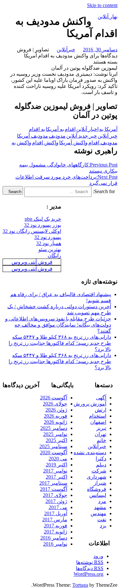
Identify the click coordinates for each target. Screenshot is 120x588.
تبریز (101, 428)
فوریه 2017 (55, 525)
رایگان (54, 255)
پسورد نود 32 (47, 237)
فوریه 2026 (55, 416)
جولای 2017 (55, 495)
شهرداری (96, 477)
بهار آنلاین (107, 16)
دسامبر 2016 (53, 538)
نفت (101, 519)
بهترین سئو (49, 249)
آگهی (101, 397)
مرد (102, 501)
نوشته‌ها (89, 562)
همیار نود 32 (48, 243)
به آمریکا (55, 129)
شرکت (99, 470)
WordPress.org (88, 574)
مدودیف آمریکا (32, 136)
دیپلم (101, 464)
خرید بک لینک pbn (43, 219)
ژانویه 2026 (55, 422)
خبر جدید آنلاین (81, 136)
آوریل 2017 (55, 513)
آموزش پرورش (90, 403)
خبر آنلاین (107, 136)
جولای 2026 (55, 403)
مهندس (98, 513)
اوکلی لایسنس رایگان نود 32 (32, 231)
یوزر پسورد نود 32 (42, 225)
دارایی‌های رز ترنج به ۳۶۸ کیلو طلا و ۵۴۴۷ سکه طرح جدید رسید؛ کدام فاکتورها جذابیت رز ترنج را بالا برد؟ (60, 343)
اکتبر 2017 (56, 477)
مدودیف (57, 136)
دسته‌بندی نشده (90, 452)
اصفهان (98, 422)
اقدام (70, 129)
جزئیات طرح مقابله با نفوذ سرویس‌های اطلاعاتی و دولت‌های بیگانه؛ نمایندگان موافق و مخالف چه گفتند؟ (58, 325)
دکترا (101, 458)
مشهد (100, 507)
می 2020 (58, 458)
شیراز (100, 483)
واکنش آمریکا (73, 142)
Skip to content (102, 5)
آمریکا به (108, 129)
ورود (98, 556)
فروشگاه (96, 489)
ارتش (100, 410)
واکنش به (21, 142)
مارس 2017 (54, 519)
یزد (103, 525)
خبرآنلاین (66, 49)
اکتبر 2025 (56, 440)
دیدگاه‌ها (89, 568)
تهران (100, 434)
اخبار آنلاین (87, 129)
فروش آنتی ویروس (32, 262)
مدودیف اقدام (102, 142)
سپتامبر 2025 (53, 446)
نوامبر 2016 (55, 544)
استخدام (97, 416)
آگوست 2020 (53, 452)
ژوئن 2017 (56, 501)
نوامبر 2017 (55, 470)
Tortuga (80, 585)
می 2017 (58, 507)
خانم (101, 440)
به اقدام (37, 129)
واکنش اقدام (45, 142)
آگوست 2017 (53, 489)
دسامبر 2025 (53, 428)
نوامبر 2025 (55, 434)
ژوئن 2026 (56, 410)
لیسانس (97, 495)
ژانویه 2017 (55, 531)
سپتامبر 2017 (53, 483)
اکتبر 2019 (56, 464)
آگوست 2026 (53, 397)
